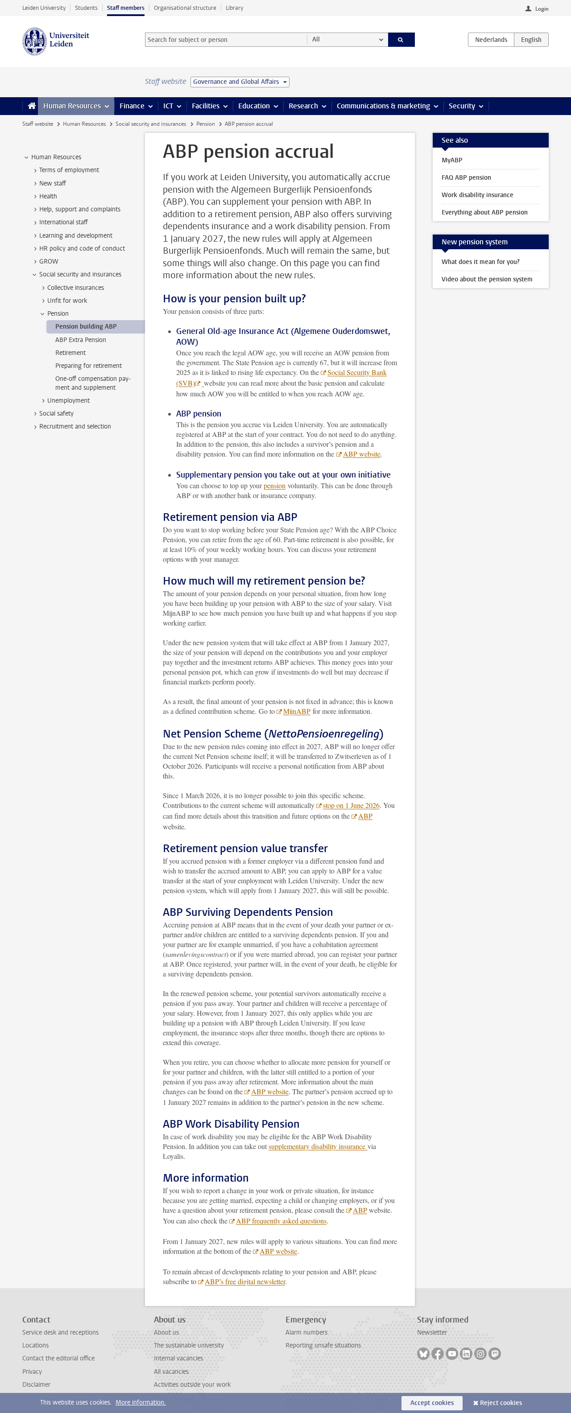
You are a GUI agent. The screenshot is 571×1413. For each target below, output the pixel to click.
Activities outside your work (192, 1384)
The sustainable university (189, 1345)
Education (254, 106)
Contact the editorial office (58, 1358)
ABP (365, 815)
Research (303, 106)
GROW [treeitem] (48, 261)
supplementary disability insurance (318, 1146)
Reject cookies (501, 1403)
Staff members (126, 8)
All (316, 39)
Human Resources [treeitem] (56, 157)
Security (462, 106)
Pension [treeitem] (58, 313)
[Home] (30, 106)
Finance (132, 106)
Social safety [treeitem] (56, 413)
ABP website (362, 453)
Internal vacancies (178, 1358)
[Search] (401, 40)
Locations (35, 1345)
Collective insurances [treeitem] (75, 288)
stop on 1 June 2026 (351, 805)
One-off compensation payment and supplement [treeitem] (93, 383)
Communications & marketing (383, 106)
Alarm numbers (306, 1332)
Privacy (32, 1372)
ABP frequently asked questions (281, 1220)
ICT (168, 106)
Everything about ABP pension (485, 212)
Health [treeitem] (48, 196)
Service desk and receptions (60, 1332)
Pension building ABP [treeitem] (86, 326)
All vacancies (171, 1372)
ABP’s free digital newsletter (245, 1281)
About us (166, 1332)
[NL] (491, 40)
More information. (141, 1402)
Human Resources (72, 106)
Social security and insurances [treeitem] (80, 274)
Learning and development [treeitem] (75, 235)
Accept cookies (432, 1403)
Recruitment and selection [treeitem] (75, 426)
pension (275, 485)
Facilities (205, 106)
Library (234, 8)
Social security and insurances (151, 124)
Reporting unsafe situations (323, 1345)
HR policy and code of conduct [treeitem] (82, 248)
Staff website (37, 124)
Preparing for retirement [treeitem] (88, 366)
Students (86, 8)
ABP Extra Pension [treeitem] (80, 340)
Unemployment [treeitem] (68, 400)
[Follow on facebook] (437, 1353)
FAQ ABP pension (466, 177)
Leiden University (44, 8)
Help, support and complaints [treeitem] (79, 209)
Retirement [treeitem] (70, 353)
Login (542, 8)
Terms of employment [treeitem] (69, 170)
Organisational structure (185, 8)
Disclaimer (36, 1384)
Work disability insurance (477, 195)
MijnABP (296, 711)
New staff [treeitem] (52, 183)
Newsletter (432, 1332)
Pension (205, 124)
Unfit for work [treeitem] (67, 301)
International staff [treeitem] (63, 222)
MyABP (452, 160)
